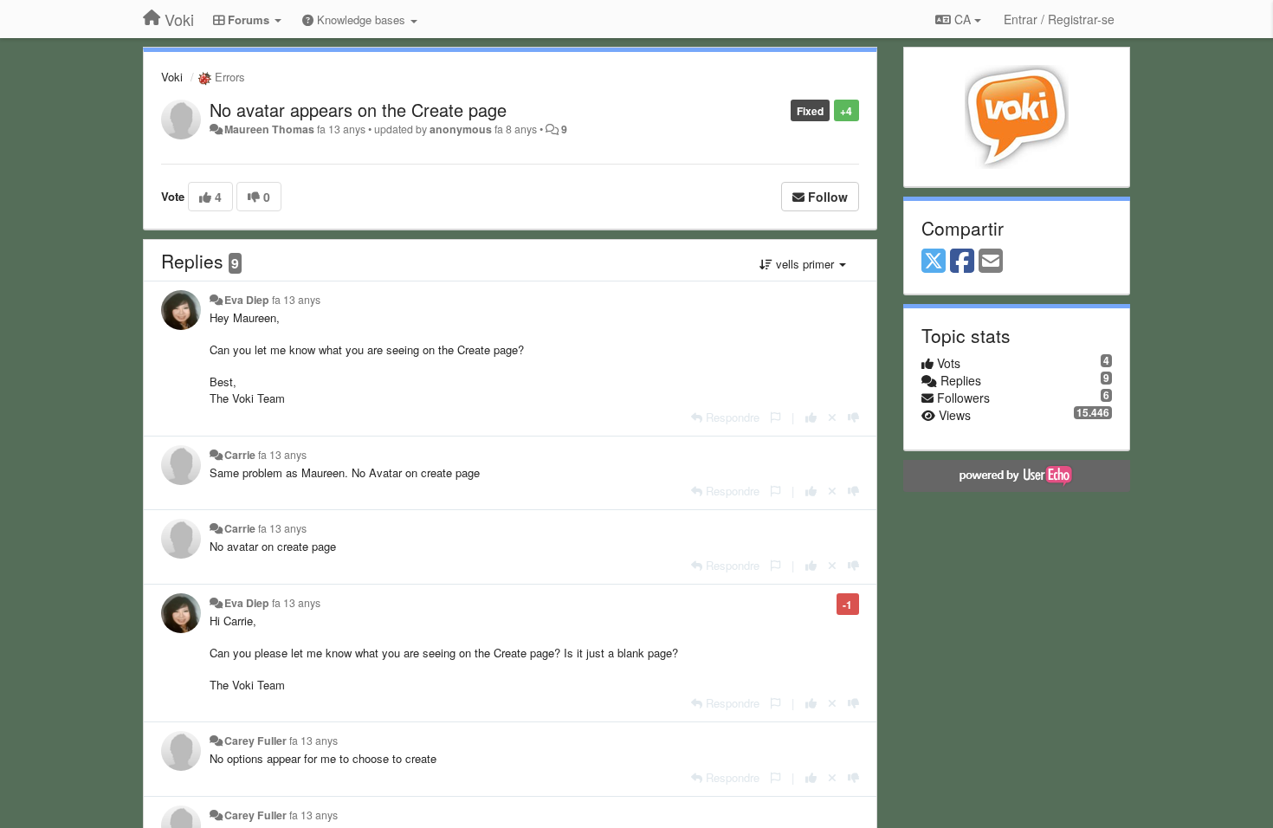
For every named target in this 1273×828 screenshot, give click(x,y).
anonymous (461, 129)
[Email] (991, 261)
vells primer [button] (804, 264)
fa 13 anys (296, 299)
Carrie (239, 455)
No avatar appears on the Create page (358, 109)
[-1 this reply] (853, 417)
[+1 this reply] (811, 417)
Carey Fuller (255, 740)
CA (962, 19)
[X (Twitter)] (933, 261)
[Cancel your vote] (832, 417)
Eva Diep (246, 299)
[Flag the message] (775, 417)
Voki (172, 76)
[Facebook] (962, 261)
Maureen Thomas (269, 129)
